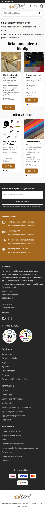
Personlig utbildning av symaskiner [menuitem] (16, 407)
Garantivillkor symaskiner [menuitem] (13, 443)
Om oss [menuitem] (5, 390)
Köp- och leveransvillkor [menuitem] (12, 435)
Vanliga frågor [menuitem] (8, 403)
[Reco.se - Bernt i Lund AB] (26, 335)
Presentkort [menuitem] (7, 452)
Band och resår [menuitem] (8, 370)
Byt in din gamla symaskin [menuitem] (13, 411)
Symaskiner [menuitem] (7, 354)
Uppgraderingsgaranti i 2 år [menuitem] (13, 415)
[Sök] (40, 13)
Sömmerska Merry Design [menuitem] (13, 399)
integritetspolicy (37, 206)
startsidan (18, 26)
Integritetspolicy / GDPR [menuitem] (12, 456)
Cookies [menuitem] (5, 460)
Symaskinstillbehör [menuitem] (10, 358)
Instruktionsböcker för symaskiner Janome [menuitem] (20, 448)
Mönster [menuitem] (5, 375)
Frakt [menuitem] (4, 439)
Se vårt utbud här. (9, 287)
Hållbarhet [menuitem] (6, 419)
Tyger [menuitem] (4, 362)
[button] (4, 6)
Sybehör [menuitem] (5, 366)
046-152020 (9, 1)
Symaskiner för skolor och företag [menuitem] (16, 379)
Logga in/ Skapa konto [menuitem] (11, 431)
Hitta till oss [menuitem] (7, 394)
